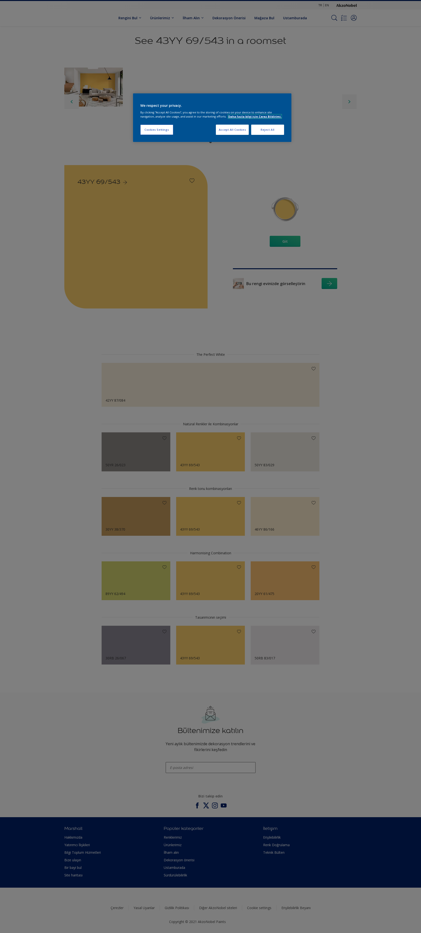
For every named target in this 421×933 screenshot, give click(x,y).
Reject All (268, 129)
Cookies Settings (156, 129)
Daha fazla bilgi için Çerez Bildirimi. (254, 116)
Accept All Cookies (232, 129)
